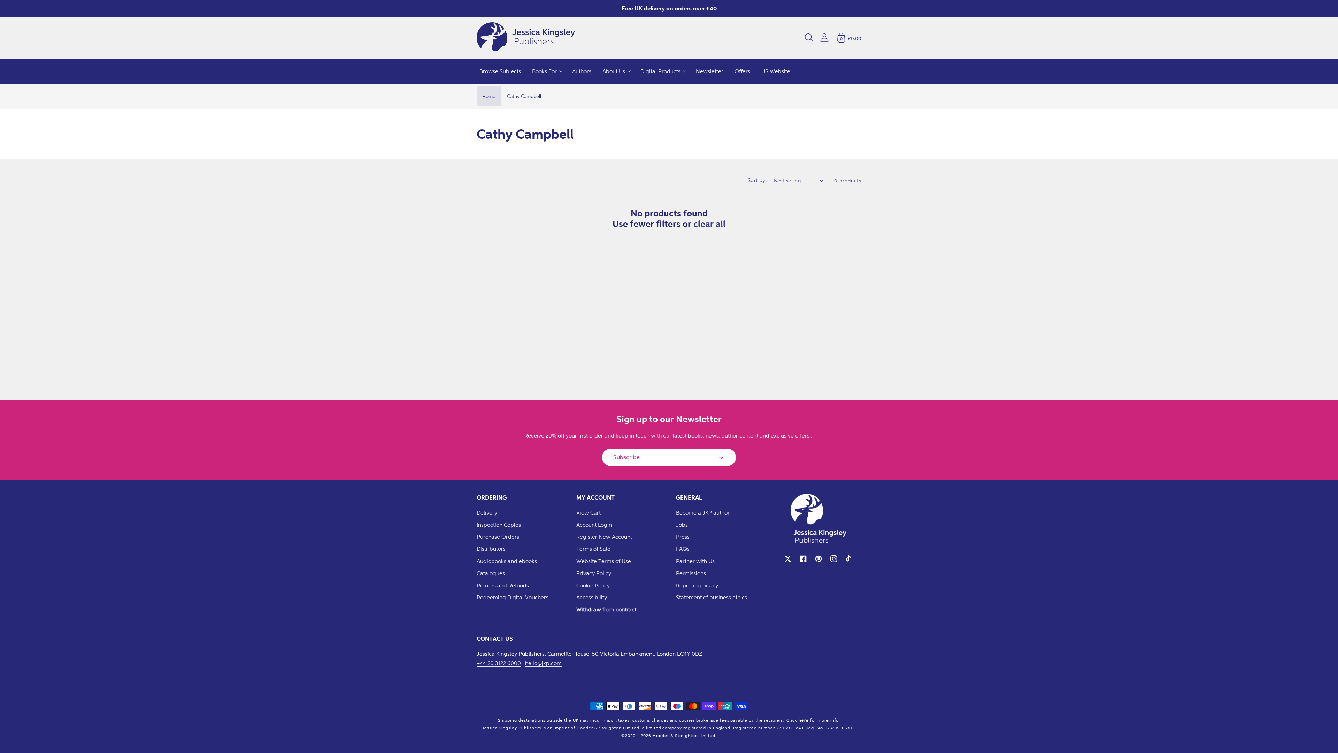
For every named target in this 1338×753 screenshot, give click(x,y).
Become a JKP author (703, 512)
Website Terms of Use (603, 561)
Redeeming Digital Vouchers (512, 597)
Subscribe (626, 457)
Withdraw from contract (606, 609)
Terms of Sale (593, 549)
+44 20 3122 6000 (499, 663)
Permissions (691, 573)
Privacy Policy (593, 573)
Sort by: (757, 180)
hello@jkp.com (543, 663)
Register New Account (604, 536)
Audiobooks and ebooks (507, 561)
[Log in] (824, 37)
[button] (809, 37)
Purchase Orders (498, 536)
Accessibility (591, 597)
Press (683, 536)
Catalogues (491, 573)
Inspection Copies (499, 525)
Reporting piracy (697, 585)
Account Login (594, 525)
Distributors (491, 549)
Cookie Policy (593, 585)
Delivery (487, 512)
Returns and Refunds (503, 585)
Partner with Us (695, 561)
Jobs (682, 525)
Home (488, 96)
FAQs (683, 549)
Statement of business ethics (711, 597)
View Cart (588, 512)
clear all (709, 223)
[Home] (526, 37)
